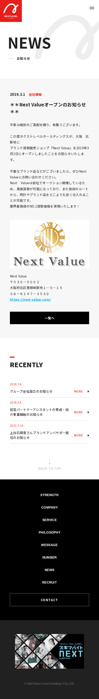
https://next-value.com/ (30, 299)
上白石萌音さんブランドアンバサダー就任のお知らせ (39, 435)
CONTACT (49, 599)
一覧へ (50, 318)
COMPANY (49, 507)
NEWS (49, 570)
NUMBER (49, 557)
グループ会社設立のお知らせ (31, 391)
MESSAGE (49, 545)
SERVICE (49, 520)
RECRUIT (49, 582)
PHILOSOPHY (49, 532)
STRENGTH (49, 495)
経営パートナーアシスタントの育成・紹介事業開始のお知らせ (39, 412)
